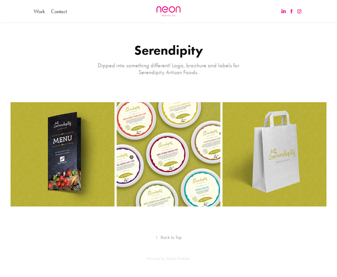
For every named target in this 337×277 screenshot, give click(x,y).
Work (39, 11)
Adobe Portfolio (178, 258)
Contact (59, 11)
